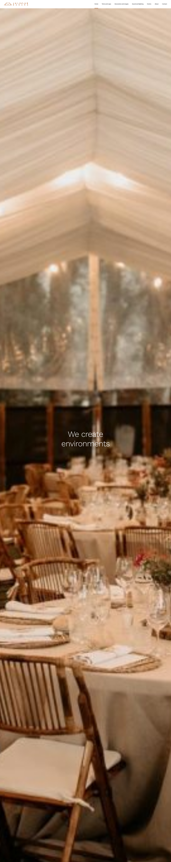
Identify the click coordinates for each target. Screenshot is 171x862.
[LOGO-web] (16, 3)
